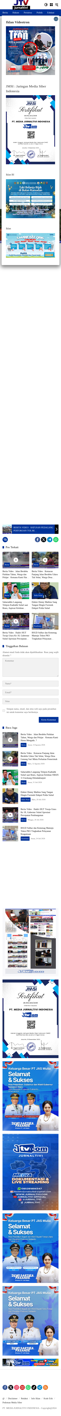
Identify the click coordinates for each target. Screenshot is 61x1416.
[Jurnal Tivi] (21, 4)
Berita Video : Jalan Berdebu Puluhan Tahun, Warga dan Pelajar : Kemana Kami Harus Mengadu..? (16, 574)
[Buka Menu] (51, 5)
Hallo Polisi (38, 595)
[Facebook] (37, 539)
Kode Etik (48, 1398)
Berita (7, 565)
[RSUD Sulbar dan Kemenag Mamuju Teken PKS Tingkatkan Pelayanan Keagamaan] (45, 621)
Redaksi (24, 1398)
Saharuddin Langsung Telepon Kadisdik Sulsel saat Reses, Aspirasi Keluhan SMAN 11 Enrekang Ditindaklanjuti (15, 605)
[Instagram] (16, 1387)
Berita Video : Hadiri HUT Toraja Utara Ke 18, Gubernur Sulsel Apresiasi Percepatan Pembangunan (16, 636)
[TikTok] (33, 1387)
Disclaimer (13, 1398)
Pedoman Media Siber (12, 1402)
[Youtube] (22, 1387)
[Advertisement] (30, 392)
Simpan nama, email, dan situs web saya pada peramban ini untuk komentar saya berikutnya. (31, 710)
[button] (46, 5)
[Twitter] (43, 539)
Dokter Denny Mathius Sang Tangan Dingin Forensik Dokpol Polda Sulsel (44, 605)
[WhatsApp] (55, 539)
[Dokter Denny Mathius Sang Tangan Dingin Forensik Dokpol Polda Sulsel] (45, 590)
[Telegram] (49, 539)
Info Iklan (35, 1398)
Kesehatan (37, 626)
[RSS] (45, 1387)
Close (56, 19)
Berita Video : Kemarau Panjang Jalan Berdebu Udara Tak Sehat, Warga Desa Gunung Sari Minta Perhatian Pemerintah (45, 574)
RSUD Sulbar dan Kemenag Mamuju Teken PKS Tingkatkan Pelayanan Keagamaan (44, 636)
